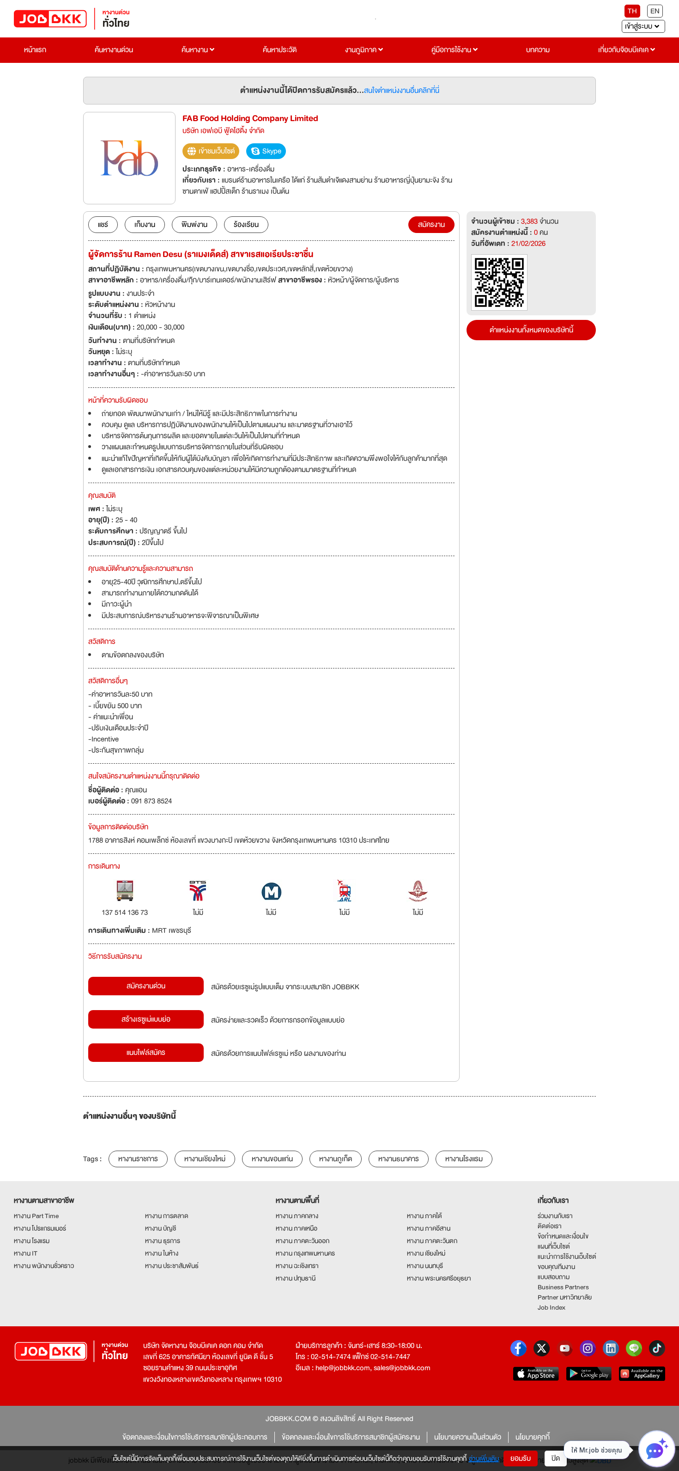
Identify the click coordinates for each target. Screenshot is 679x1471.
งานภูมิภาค (361, 50)
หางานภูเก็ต (335, 1159)
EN (655, 11)
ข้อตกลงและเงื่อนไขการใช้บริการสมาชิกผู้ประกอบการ (194, 1437)
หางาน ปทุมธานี (295, 1278)
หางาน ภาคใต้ (424, 1216)
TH (632, 11)
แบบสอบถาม (554, 1277)
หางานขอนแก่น (272, 1159)
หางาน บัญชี (160, 1228)
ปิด (556, 1459)
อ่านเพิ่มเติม (484, 1458)
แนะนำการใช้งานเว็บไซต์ (567, 1256)
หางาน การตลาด (166, 1216)
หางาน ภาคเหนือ (296, 1228)
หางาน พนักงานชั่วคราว (44, 1266)
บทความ (538, 50)
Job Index (551, 1307)
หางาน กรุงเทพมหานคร (305, 1253)
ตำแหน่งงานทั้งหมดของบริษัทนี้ (531, 330)
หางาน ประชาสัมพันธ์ (172, 1266)
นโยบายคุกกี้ (532, 1437)
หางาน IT (25, 1253)
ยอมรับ (520, 1459)
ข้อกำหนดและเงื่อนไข (563, 1236)
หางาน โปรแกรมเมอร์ (40, 1228)
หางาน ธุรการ (162, 1241)
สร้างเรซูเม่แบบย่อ (145, 1019)
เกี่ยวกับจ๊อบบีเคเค (624, 50)
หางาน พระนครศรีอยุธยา (439, 1278)
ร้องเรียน (246, 225)
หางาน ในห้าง (161, 1253)
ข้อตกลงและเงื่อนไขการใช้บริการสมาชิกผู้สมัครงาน (351, 1437)
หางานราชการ (138, 1159)
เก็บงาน (144, 225)
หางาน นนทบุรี (425, 1266)
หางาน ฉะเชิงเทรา (297, 1266)
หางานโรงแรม (464, 1159)
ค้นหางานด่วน (114, 50)
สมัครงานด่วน (146, 986)
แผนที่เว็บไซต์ (554, 1246)
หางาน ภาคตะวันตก (432, 1241)
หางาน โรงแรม (31, 1241)
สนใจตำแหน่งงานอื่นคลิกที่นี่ (401, 90)
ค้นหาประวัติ (280, 50)
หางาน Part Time (36, 1216)
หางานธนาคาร (398, 1159)
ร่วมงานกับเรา (555, 1216)
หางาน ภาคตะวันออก (302, 1241)
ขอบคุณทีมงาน (556, 1267)
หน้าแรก (35, 50)
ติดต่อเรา (550, 1226)
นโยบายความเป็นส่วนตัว (467, 1437)
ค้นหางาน (196, 50)
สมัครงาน (431, 225)
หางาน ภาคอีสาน (428, 1228)
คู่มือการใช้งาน (452, 50)
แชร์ (103, 225)
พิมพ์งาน (194, 225)
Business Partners (563, 1287)
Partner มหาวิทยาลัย (565, 1297)
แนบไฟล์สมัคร (146, 1053)
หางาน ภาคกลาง (297, 1216)
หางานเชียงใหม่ (204, 1159)
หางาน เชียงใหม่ (426, 1253)
